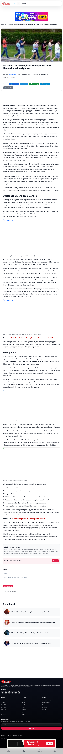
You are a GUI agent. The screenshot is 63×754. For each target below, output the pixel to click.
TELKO (3, 702)
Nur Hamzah (12, 74)
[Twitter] (12, 692)
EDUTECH (3, 707)
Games (23, 714)
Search (44, 709)
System (24, 3)
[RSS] (19, 692)
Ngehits (23, 707)
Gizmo (23, 700)
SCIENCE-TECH (12, 24)
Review (23, 702)
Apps (23, 712)
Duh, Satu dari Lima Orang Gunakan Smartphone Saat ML (32, 338)
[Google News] (2, 692)
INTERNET (3, 714)
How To (23, 704)
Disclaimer (20, 735)
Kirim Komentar (8, 586)
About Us (3, 735)
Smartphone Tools (46, 700)
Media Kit (15, 735)
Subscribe (31, 728)
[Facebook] (6, 692)
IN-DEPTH (3, 704)
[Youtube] (15, 692)
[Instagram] (9, 692)
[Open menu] (18, 3)
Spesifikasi (44, 707)
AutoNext (24, 709)
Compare (44, 704)
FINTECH (3, 709)
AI (1, 700)
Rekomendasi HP (46, 702)
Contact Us (9, 735)
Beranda (3, 24)
